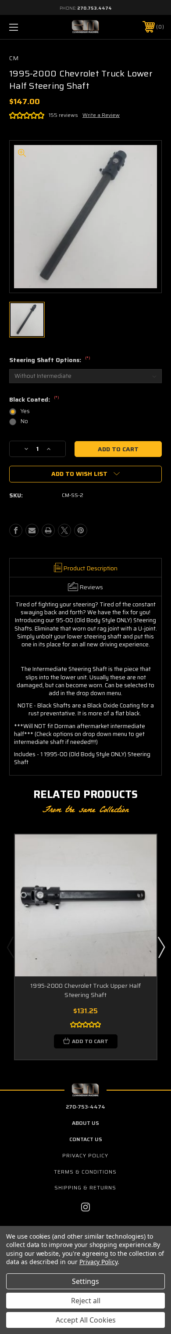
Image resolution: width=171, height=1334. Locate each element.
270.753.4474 (94, 8)
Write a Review (101, 115)
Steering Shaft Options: (49, 360)
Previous (10, 947)
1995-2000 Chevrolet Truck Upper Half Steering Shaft (85, 990)
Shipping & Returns (85, 1187)
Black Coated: (34, 399)
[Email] (32, 530)
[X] (64, 530)
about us (85, 1123)
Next (161, 947)
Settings (85, 1281)
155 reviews (63, 115)
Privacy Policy (85, 1155)
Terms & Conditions (85, 1171)
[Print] (48, 530)
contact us (85, 1139)
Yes (25, 411)
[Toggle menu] (24, 27)
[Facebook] (15, 530)
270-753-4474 (85, 1106)
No (24, 421)
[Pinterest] (80, 530)
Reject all (85, 1300)
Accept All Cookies (86, 1320)
